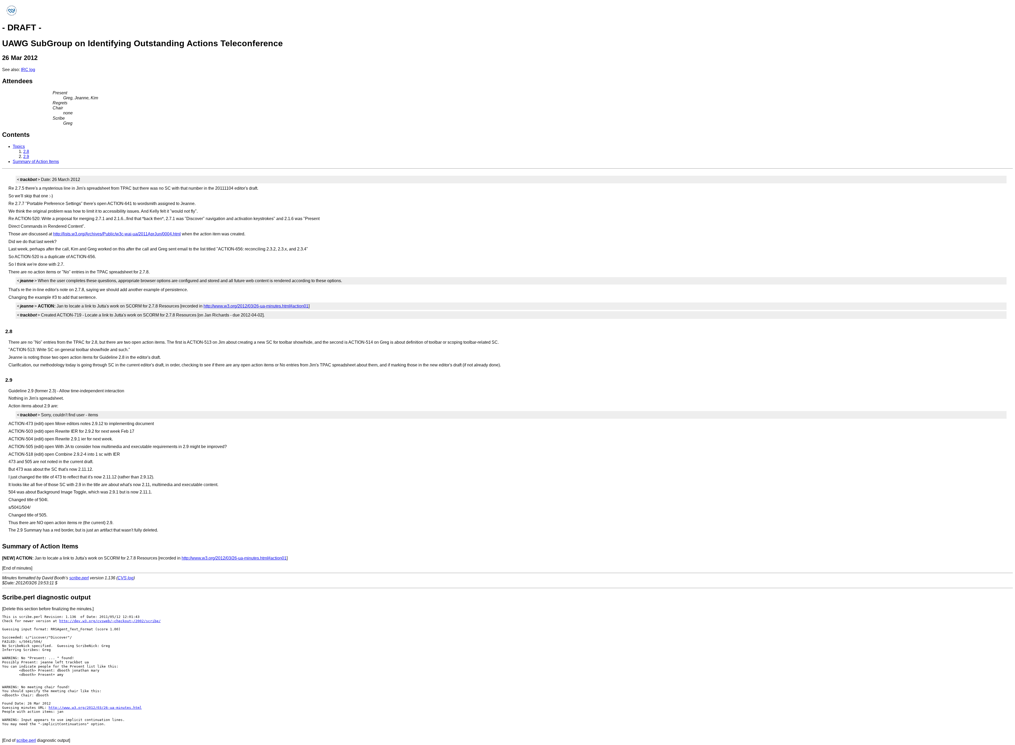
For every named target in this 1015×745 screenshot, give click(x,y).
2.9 (26, 156)
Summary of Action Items (36, 161)
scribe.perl (79, 578)
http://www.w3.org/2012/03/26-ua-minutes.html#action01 (256, 306)
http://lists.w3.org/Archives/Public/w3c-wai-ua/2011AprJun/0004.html (117, 234)
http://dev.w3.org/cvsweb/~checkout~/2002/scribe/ (110, 621)
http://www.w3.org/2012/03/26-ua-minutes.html (95, 708)
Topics (19, 146)
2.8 (26, 151)
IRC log (28, 69)
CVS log (125, 578)
